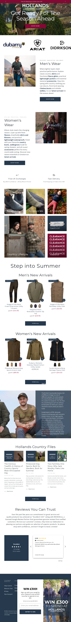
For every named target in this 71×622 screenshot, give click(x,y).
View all (35, 323)
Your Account (8, 594)
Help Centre (8, 586)
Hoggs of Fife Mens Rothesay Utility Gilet (57, 305)
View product (20, 300)
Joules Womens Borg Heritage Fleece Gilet (57, 369)
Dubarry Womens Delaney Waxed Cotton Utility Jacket (35, 365)
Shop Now (35, 26)
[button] (56, 7)
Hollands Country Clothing (15, 611)
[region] (48, 546)
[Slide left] (5, 1)
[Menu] (5, 7)
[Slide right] (65, 1)
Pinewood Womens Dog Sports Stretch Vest (14, 369)
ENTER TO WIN (30, 612)
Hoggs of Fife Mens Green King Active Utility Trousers (14, 306)
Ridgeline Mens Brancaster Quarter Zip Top (35, 311)
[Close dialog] (67, 581)
